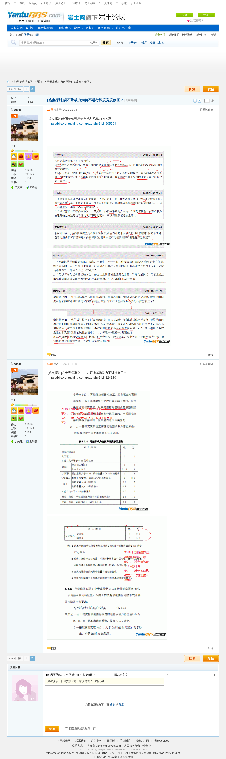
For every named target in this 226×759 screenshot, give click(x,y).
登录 (184, 15)
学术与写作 (45, 28)
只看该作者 (206, 109)
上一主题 (195, 101)
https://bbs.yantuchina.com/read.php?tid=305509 (82, 123)
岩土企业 (136, 3)
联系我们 (80, 740)
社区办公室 (123, 28)
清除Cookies (161, 740)
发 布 (52, 729)
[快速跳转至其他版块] (8, 81)
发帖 (211, 89)
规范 (144, 42)
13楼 (50, 364)
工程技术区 (63, 28)
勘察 (152, 42)
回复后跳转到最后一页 (82, 728)
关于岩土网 (63, 740)
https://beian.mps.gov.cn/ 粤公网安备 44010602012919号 (80, 753)
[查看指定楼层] (212, 101)
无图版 (111, 740)
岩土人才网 (105, 3)
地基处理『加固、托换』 (28, 81)
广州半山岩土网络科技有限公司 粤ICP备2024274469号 (147, 753)
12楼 (50, 109)
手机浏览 (125, 740)
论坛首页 (17, 28)
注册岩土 (60, 3)
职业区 (30, 28)
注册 (206, 15)
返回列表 (16, 88)
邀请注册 (174, 34)
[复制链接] (130, 100)
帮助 (214, 34)
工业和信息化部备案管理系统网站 (113, 757)
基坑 (160, 42)
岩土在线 (19, 3)
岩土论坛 (46, 3)
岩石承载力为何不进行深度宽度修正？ (69, 81)
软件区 (78, 28)
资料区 (90, 28)
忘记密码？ (197, 20)
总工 (13, 145)
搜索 (106, 42)
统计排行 (201, 34)
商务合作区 (105, 28)
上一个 (167, 675)
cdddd (17, 109)
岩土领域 (121, 3)
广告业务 (96, 740)
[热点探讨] (55, 100)
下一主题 (199, 101)
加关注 (19, 187)
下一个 (215, 675)
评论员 (33, 3)
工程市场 (75, 3)
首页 (7, 3)
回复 (192, 89)
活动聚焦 (187, 34)
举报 (210, 355)
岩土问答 (89, 3)
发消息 (33, 187)
